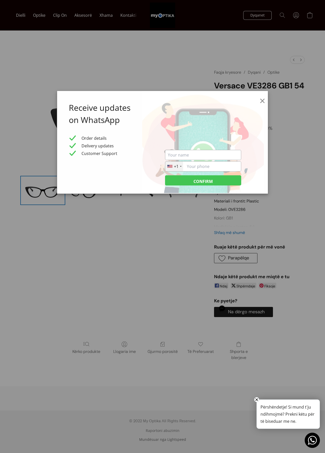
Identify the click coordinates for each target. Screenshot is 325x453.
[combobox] (174, 166)
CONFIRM (203, 181)
